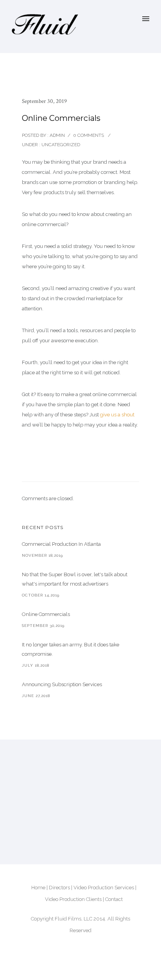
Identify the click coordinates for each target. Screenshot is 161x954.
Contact (114, 899)
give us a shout (117, 415)
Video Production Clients (73, 899)
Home (38, 887)
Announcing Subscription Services (62, 684)
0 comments (88, 135)
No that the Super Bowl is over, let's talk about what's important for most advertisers (74, 579)
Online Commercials (46, 614)
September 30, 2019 (44, 101)
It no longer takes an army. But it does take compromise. (70, 649)
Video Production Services (103, 887)
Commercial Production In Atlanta (61, 544)
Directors (59, 887)
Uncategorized (60, 144)
